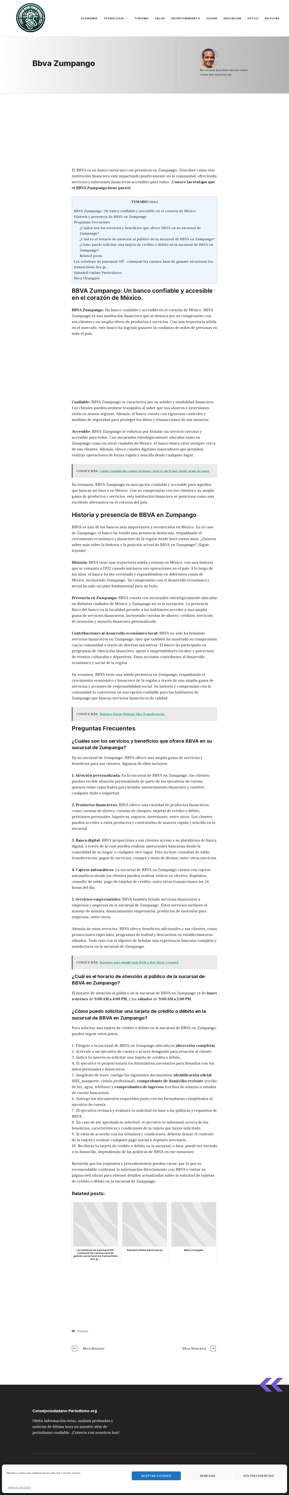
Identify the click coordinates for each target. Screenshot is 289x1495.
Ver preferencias (258, 1476)
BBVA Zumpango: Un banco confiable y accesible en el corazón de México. (135, 211)
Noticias (272, 18)
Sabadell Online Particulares (98, 272)
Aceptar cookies (156, 1476)
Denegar (207, 1476)
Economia (89, 18)
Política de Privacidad (19, 1487)
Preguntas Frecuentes (92, 222)
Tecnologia (114, 18)
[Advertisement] (144, 122)
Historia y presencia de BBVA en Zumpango (110, 216)
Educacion (232, 18)
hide (154, 202)
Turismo (141, 18)
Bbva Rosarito (93, 1348)
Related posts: (91, 255)
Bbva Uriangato (87, 278)
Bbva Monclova (194, 1348)
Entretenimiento (185, 18)
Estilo (253, 18)
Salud (160, 18)
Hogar (211, 18)
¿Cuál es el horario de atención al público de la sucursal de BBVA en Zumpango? (147, 239)
